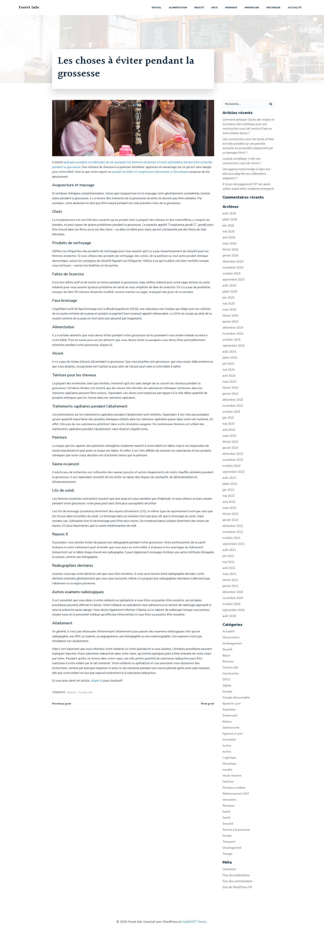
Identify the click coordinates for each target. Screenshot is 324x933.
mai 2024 (229, 370)
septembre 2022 (233, 472)
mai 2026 (229, 231)
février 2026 (230, 249)
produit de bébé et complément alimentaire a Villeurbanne (150, 172)
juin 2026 (228, 225)
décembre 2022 (233, 454)
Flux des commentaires (238, 881)
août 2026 (229, 213)
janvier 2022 (230, 520)
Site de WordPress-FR (237, 887)
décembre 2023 (233, 400)
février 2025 (230, 316)
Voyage (227, 854)
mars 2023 (229, 436)
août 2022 (229, 478)
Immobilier (251, 7)
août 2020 (229, 616)
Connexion (229, 869)
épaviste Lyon (232, 703)
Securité (228, 824)
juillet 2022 (230, 484)
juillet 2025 (230, 291)
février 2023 (230, 442)
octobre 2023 (231, 412)
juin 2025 (228, 297)
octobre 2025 (231, 273)
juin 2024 (228, 364)
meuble (227, 770)
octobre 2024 (231, 340)
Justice (227, 745)
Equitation (229, 709)
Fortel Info (29, 7)
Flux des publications (236, 875)
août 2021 (229, 550)
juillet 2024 (230, 358)
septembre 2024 (233, 346)
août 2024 (229, 352)
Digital (156, 7)
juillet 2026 (230, 219)
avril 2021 (229, 568)
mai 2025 (229, 303)
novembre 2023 (233, 406)
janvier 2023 (230, 448)
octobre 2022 (231, 466)
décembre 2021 (233, 526)
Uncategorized (232, 848)
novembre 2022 (233, 460)
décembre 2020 (233, 592)
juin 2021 (228, 556)
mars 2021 (229, 574)
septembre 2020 (233, 610)
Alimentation (178, 7)
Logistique (229, 758)
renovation (229, 800)
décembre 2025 (233, 261)
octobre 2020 (231, 604)
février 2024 (230, 388)
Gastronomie (231, 727)
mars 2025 (229, 310)
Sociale (227, 836)
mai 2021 (229, 562)
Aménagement (232, 643)
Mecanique (273, 7)
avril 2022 (229, 502)
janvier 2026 (230, 255)
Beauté (199, 7)
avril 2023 (229, 430)
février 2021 (230, 580)
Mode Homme (232, 776)
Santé (226, 812)
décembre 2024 (233, 328)
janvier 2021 (230, 586)
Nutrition (228, 782)
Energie (227, 691)
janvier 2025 (230, 322)
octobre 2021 (231, 538)
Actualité (294, 7)
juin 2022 (228, 490)
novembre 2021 (233, 532)
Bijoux (226, 655)
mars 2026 (229, 243)
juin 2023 (228, 418)
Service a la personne (236, 830)
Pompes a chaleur (234, 788)
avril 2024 (229, 376)
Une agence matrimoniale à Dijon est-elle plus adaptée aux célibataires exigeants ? (247, 173)
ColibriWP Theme (194, 922)
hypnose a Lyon (233, 733)
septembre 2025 (233, 279)
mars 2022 (229, 508)
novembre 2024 (233, 334)
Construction (231, 673)
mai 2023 (229, 424)
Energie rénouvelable (236, 697)
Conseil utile (85, 692)
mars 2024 (229, 382)
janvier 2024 (230, 394)
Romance (231, 7)
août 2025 (229, 285)
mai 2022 (229, 496)
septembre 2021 (233, 544)
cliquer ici (96, 681)
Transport (229, 842)
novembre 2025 (233, 267)
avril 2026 (229, 237)
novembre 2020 (233, 598)
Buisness (228, 661)
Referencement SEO (236, 794)
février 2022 (230, 514)
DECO (214, 7)
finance (227, 721)
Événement (230, 715)
